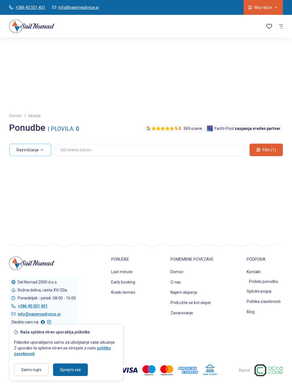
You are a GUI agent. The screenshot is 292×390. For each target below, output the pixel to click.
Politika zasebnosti (264, 301)
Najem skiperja (184, 292)
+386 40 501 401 (33, 306)
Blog (251, 311)
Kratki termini (123, 292)
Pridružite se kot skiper (191, 302)
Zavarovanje (182, 313)
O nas (176, 282)
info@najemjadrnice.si (39, 314)
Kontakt (254, 272)
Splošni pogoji (259, 291)
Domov (177, 272)
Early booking (123, 282)
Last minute (122, 272)
